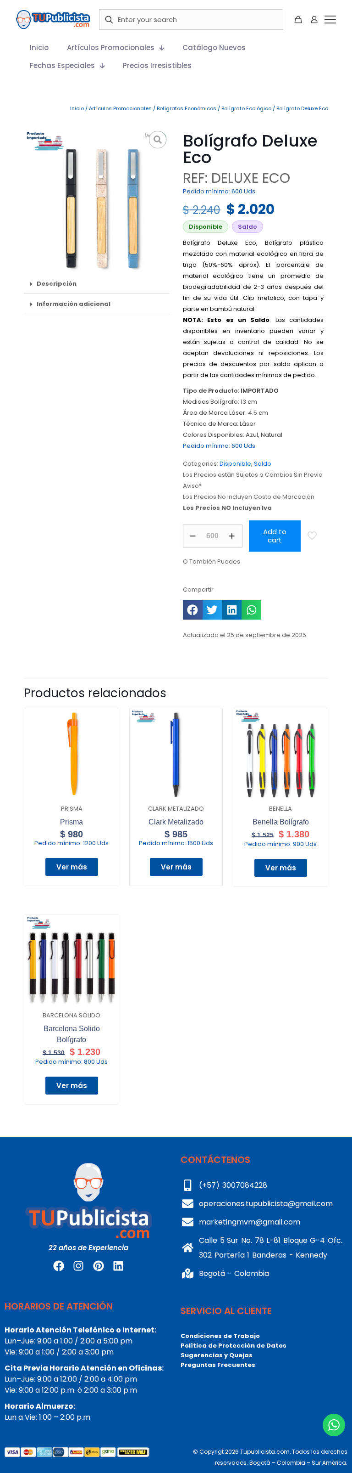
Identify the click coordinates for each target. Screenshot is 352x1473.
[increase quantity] (232, 536)
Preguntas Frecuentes (218, 1364)
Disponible (235, 463)
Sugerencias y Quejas (217, 1355)
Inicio (77, 108)
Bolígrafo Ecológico (246, 108)
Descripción (57, 283)
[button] (96, 284)
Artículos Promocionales (120, 108)
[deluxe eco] (96, 201)
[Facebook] (58, 1266)
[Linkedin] (118, 1266)
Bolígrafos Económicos (186, 108)
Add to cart (274, 536)
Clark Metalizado (176, 822)
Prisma (71, 822)
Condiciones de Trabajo (220, 1336)
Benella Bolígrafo (281, 822)
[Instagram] (78, 1266)
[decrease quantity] (193, 536)
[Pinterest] (98, 1266)
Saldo (262, 463)
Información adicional (73, 303)
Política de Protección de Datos (233, 1345)
